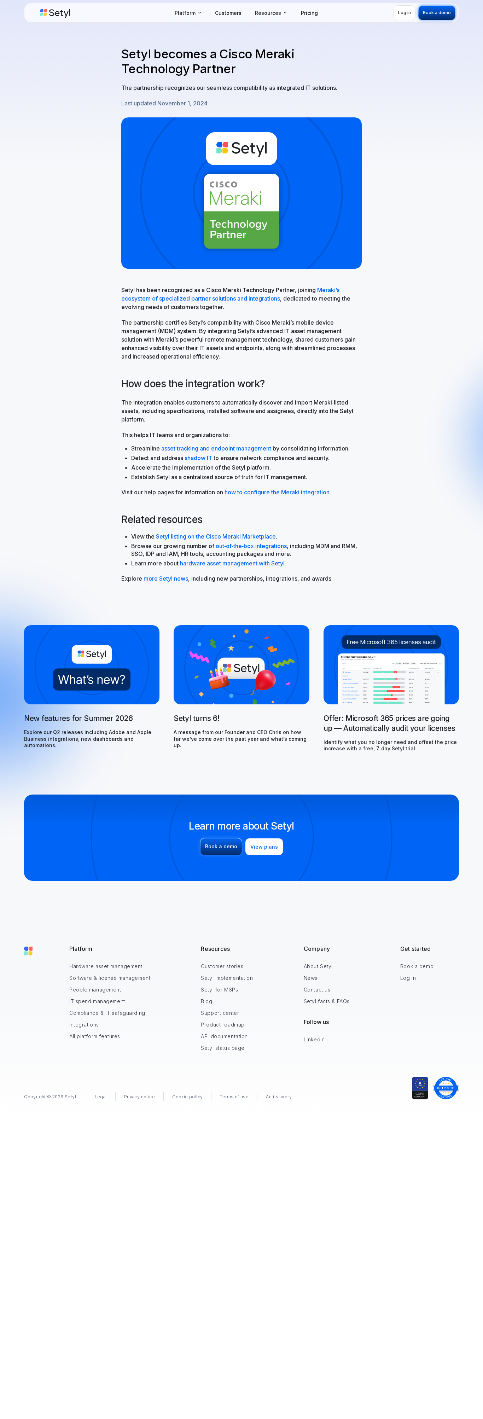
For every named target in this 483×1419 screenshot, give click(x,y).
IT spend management (97, 1001)
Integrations (84, 1025)
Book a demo (416, 966)
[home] (55, 12)
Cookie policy (187, 1096)
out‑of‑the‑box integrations (251, 545)
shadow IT (198, 457)
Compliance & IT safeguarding (107, 1013)
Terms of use (234, 1096)
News (311, 978)
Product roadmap (222, 1025)
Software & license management (109, 978)
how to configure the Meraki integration (276, 492)
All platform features (94, 1036)
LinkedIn (314, 1039)
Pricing (309, 13)
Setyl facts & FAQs (327, 1001)
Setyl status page (223, 1048)
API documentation (224, 1036)
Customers (228, 13)
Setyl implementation (227, 978)
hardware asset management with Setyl (232, 563)
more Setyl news (166, 578)
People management (95, 990)
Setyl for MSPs (219, 990)
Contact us (317, 990)
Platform (81, 948)
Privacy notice (139, 1096)
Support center (220, 1013)
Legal (101, 1096)
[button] (188, 13)
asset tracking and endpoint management (216, 448)
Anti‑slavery (279, 1096)
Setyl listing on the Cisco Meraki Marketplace (216, 536)
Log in (408, 978)
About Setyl (318, 966)
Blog (206, 1001)
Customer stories (222, 966)
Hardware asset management (105, 966)
